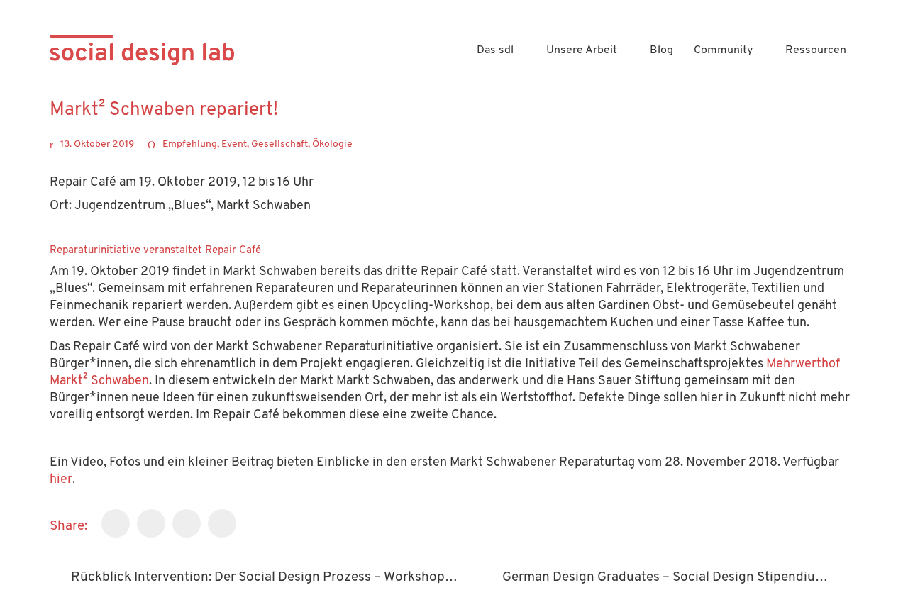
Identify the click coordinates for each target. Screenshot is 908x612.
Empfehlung (189, 144)
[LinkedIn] (186, 523)
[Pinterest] (222, 523)
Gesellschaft (279, 144)
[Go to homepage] (142, 50)
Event (234, 144)
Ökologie (332, 144)
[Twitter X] (151, 523)
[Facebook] (115, 523)
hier (61, 480)
